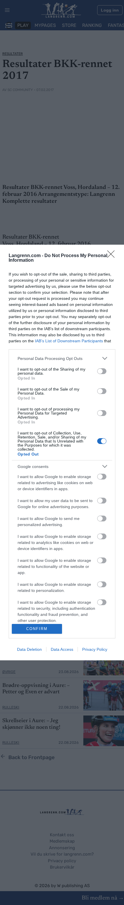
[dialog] (62, 452)
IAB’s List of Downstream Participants (69, 341)
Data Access (62, 649)
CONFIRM (37, 629)
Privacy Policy (94, 649)
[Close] (112, 255)
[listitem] (62, 358)
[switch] (101, 371)
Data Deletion (29, 649)
